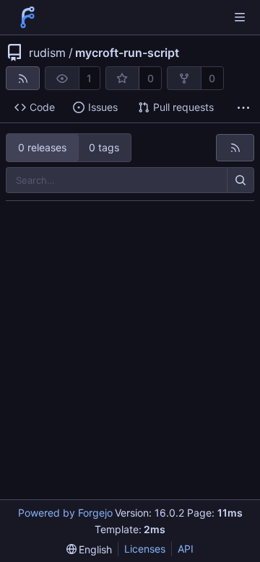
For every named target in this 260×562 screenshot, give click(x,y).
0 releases (42, 147)
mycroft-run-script (127, 52)
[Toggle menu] (240, 17)
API (186, 549)
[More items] (243, 107)
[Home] (27, 17)
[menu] (89, 549)
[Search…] (240, 180)
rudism (47, 52)
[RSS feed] (23, 78)
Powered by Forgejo (65, 513)
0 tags (104, 147)
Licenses (144, 549)
